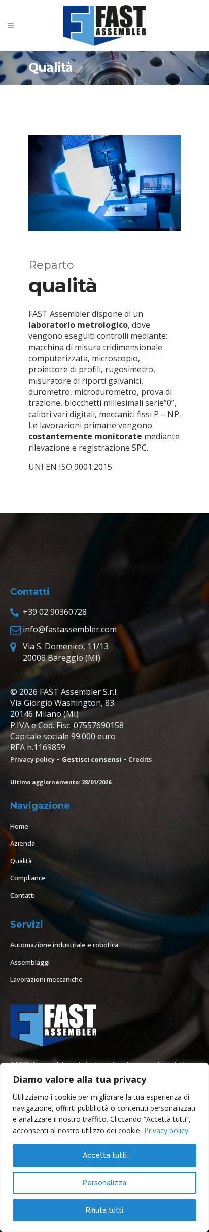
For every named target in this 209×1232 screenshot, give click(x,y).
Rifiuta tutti (104, 1210)
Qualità (21, 860)
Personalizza (104, 1183)
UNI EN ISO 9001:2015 (70, 466)
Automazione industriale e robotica (64, 944)
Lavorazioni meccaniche (46, 979)
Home (19, 826)
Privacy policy (166, 1130)
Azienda (22, 843)
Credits (140, 759)
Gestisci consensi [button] (91, 759)
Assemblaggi (30, 962)
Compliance (28, 877)
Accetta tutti (105, 1155)
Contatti (22, 895)
